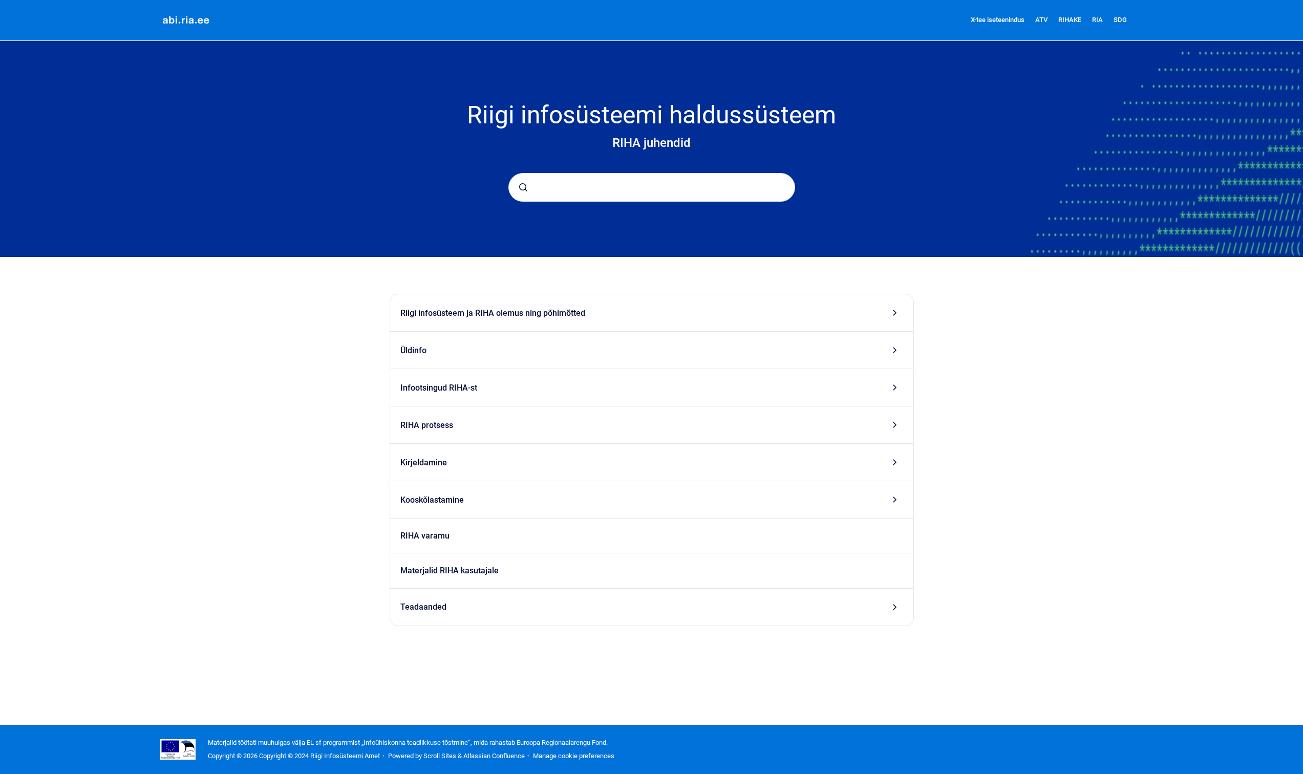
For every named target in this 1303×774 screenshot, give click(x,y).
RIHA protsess (426, 425)
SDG (1120, 20)
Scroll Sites (439, 756)
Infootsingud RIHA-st (438, 388)
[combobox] (652, 187)
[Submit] (523, 187)
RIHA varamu (425, 536)
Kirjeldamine (423, 462)
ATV (1041, 20)
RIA (1097, 20)
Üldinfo (413, 350)
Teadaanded (423, 607)
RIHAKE (1069, 20)
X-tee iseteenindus (997, 20)
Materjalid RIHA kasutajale (449, 570)
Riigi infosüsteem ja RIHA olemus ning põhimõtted (492, 313)
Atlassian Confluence (494, 756)
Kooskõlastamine (432, 500)
